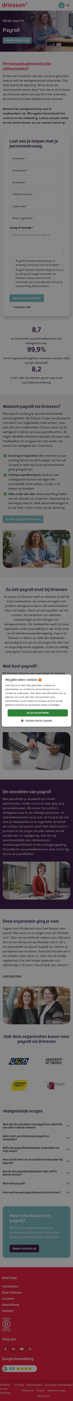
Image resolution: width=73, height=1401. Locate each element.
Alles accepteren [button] (38, 712)
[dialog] (36, 700)
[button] (36, 720)
